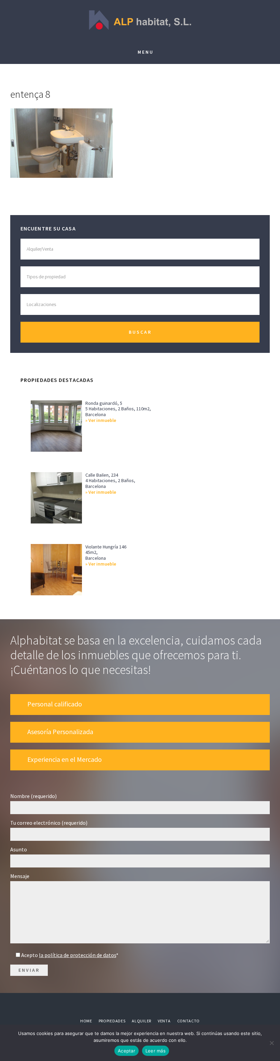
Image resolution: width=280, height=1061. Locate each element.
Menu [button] (146, 52)
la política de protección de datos (77, 955)
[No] (271, 1042)
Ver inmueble (102, 420)
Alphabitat (140, 20)
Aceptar (126, 1050)
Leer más (155, 1050)
